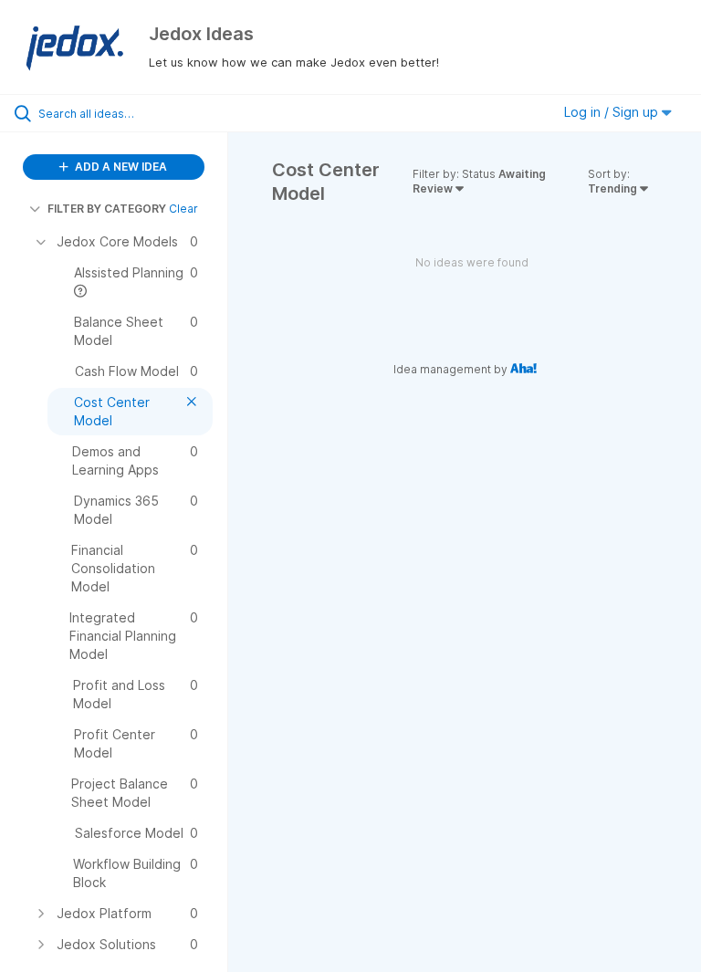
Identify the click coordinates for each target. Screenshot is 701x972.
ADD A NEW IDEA (119, 166)
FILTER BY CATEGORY (106, 208)
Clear (183, 208)
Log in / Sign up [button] (613, 112)
